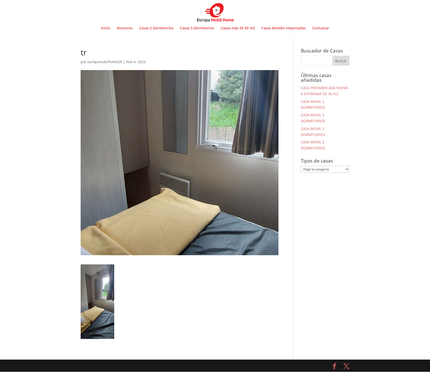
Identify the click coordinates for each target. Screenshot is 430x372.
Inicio (105, 28)
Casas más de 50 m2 (238, 28)
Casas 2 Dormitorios (156, 28)
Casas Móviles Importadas (283, 28)
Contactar (320, 28)
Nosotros (125, 28)
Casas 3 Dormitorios (197, 28)
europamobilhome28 (104, 61)
